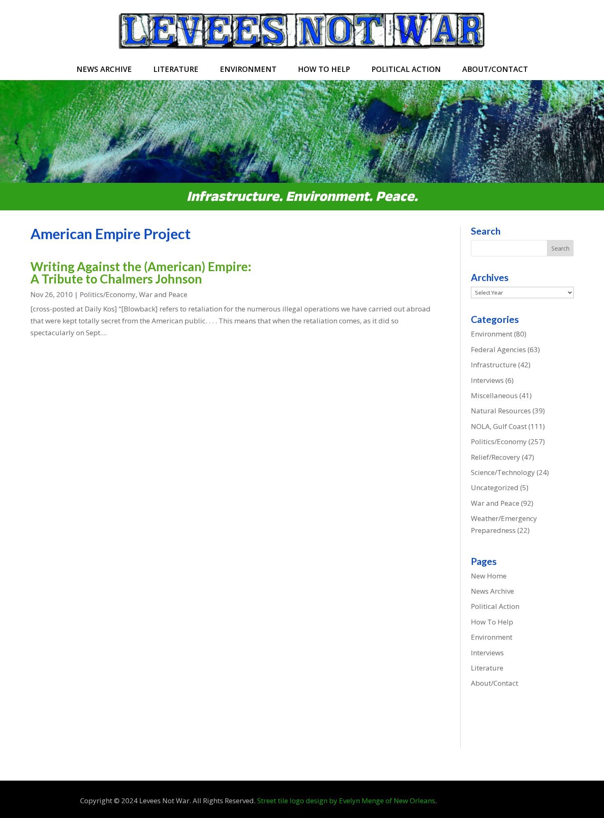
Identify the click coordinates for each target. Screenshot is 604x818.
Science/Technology (503, 472)
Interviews (487, 380)
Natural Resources (501, 410)
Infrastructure (493, 364)
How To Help (324, 70)
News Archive (104, 70)
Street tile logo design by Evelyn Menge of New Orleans (346, 800)
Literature (175, 70)
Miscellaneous (494, 395)
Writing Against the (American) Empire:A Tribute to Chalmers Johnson (140, 272)
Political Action (406, 70)
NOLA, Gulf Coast (499, 426)
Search (560, 248)
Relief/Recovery (495, 457)
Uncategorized (495, 487)
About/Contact (495, 70)
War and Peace (163, 294)
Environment (248, 70)
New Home (489, 576)
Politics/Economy (108, 294)
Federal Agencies (498, 349)
